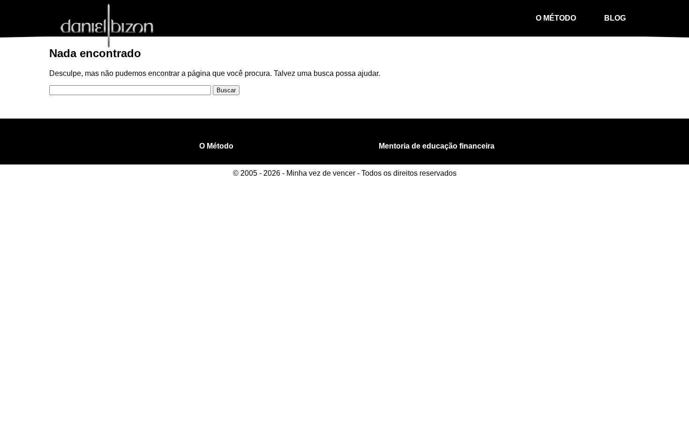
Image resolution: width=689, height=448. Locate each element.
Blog (615, 18)
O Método (556, 18)
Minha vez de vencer (106, 24)
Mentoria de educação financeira (436, 146)
